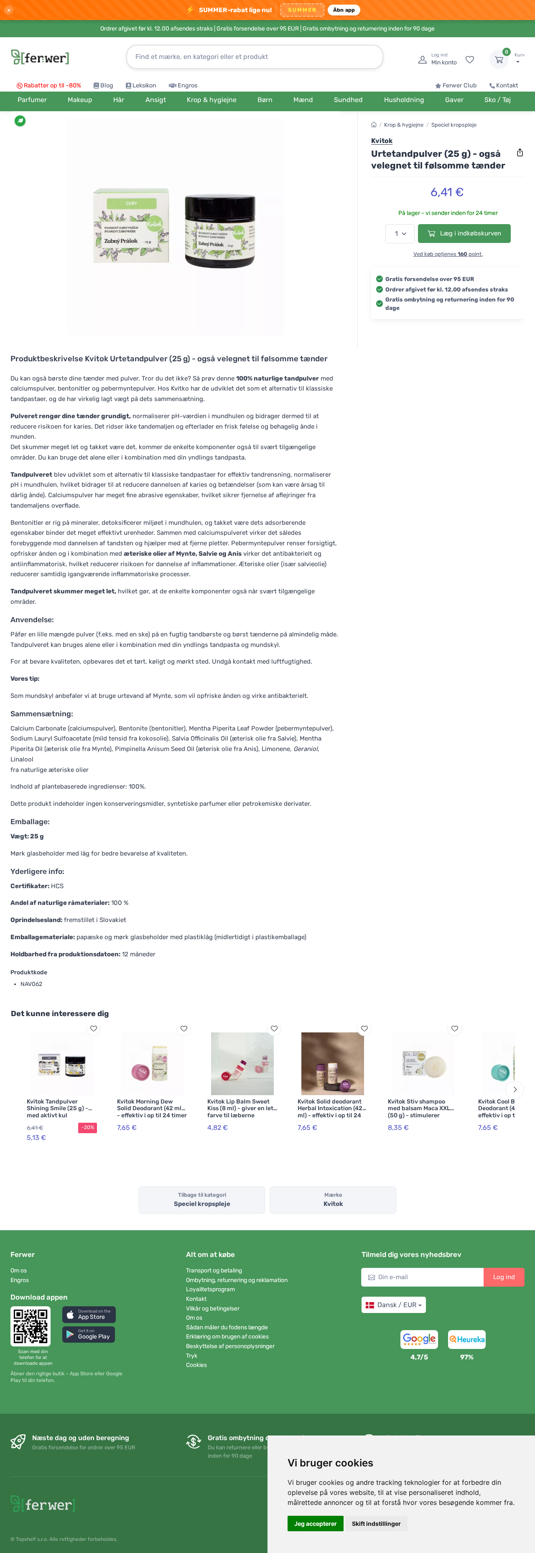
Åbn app (344, 10)
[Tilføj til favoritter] (93, 1028)
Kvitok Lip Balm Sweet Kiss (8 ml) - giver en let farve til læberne (240, 1108)
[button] (89, 1314)
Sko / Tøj (497, 100)
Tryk (191, 1355)
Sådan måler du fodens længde (227, 1327)
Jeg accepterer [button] (315, 1523)
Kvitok (381, 141)
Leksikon (144, 85)
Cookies (196, 1365)
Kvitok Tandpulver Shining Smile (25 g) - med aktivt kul (57, 1108)
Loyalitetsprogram (210, 1289)
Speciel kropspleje (453, 125)
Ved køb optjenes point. (448, 254)
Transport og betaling (214, 1270)
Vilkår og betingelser (212, 1308)
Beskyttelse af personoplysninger (230, 1346)
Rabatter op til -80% (52, 85)
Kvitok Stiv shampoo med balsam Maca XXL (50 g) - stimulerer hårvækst (419, 1112)
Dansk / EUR (396, 1305)
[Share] (520, 152)
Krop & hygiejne (403, 125)
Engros (187, 85)
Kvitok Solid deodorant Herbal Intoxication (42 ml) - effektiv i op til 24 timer (330, 1112)
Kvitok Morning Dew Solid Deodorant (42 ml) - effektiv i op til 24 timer (152, 1108)
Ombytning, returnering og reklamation (237, 1280)
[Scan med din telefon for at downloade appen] (33, 1326)
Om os (18, 1270)
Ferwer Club (460, 85)
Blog (106, 85)
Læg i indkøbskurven (469, 233)
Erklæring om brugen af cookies (227, 1336)
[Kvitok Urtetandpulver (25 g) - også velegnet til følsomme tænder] (175, 226)
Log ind (504, 1277)
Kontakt (507, 85)
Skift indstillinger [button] (376, 1523)
